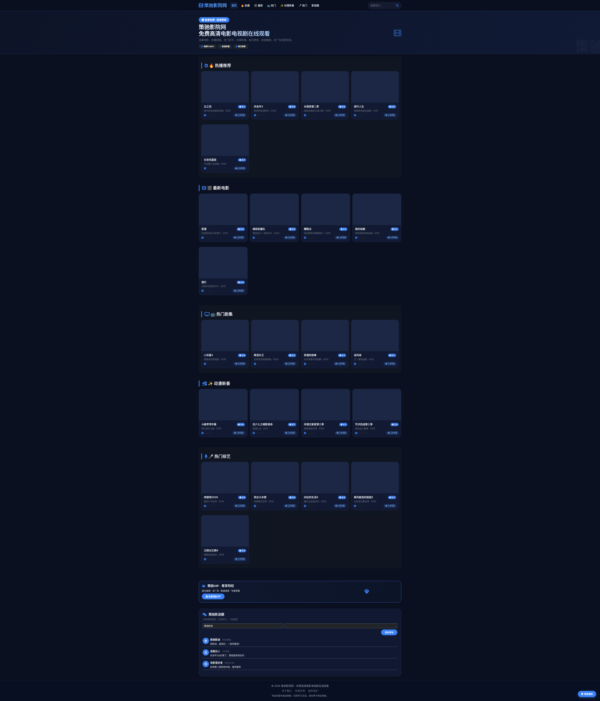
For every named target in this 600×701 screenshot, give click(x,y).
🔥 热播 (245, 5)
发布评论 (389, 632)
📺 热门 (271, 5)
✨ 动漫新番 (287, 5)
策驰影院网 (215, 5)
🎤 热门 (302, 5)
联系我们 (313, 690)
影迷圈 (315, 5)
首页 (234, 5)
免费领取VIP (214, 596)
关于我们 (287, 690)
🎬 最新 (258, 5)
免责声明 (300, 690)
